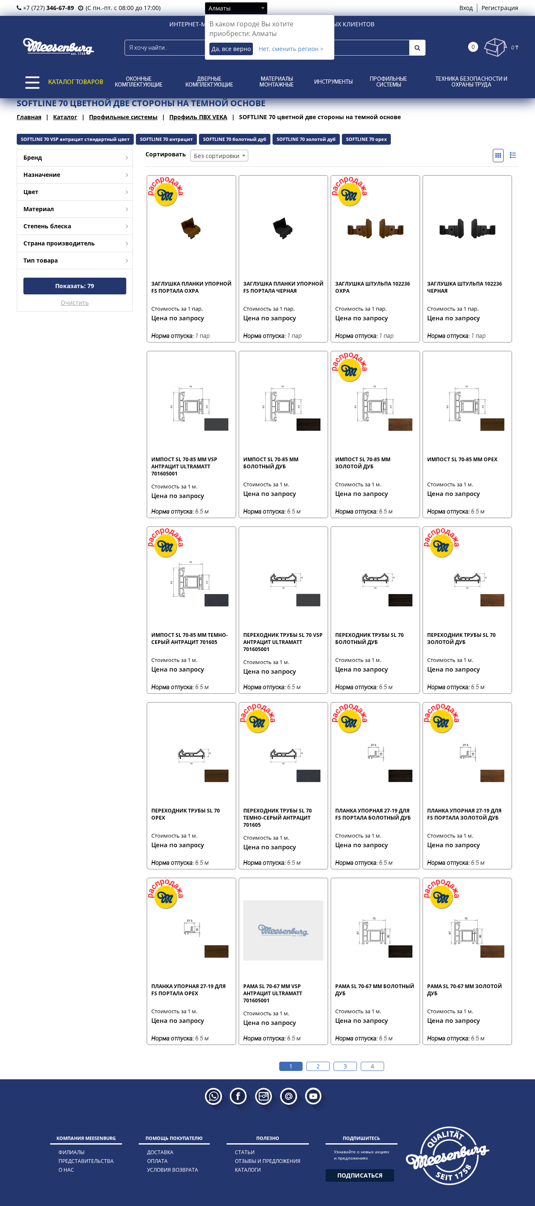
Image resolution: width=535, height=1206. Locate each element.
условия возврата (172, 1169)
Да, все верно (231, 49)
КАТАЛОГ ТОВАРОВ (75, 82)
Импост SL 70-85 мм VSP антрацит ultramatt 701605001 (184, 466)
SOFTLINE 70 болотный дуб (234, 139)
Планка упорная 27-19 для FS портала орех (188, 990)
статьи (245, 1152)
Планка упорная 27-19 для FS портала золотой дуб (464, 814)
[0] (495, 47)
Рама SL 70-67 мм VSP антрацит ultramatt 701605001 (272, 993)
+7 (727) (47, 8)
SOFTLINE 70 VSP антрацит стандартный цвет (75, 139)
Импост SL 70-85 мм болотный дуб (270, 463)
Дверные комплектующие (209, 82)
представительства (86, 1161)
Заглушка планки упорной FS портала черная (283, 287)
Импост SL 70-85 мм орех (462, 459)
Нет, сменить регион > (291, 49)
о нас (66, 1169)
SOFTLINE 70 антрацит (166, 139)
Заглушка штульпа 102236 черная (464, 287)
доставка (160, 1152)
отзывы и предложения (268, 1161)
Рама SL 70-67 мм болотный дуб (374, 990)
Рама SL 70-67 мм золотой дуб (464, 990)
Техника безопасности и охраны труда (471, 82)
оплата (157, 1161)
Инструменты (333, 82)
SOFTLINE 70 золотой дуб (306, 139)
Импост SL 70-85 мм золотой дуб (362, 463)
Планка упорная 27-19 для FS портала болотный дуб (373, 814)
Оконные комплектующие (139, 82)
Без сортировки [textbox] (216, 156)
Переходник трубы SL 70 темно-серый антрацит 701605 (277, 817)
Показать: (74, 286)
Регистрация (500, 8)
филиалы (71, 1152)
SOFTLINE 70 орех (366, 139)
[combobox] (236, 8)
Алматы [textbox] (220, 8)
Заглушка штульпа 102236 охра (372, 287)
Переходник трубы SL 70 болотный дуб (369, 638)
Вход (466, 8)
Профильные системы (388, 82)
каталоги (248, 1169)
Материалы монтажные (277, 82)
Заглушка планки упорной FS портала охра (191, 287)
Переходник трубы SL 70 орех (185, 814)
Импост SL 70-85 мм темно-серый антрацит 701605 (189, 638)
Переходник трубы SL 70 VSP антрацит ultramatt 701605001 (283, 641)
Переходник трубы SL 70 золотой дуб (461, 638)
